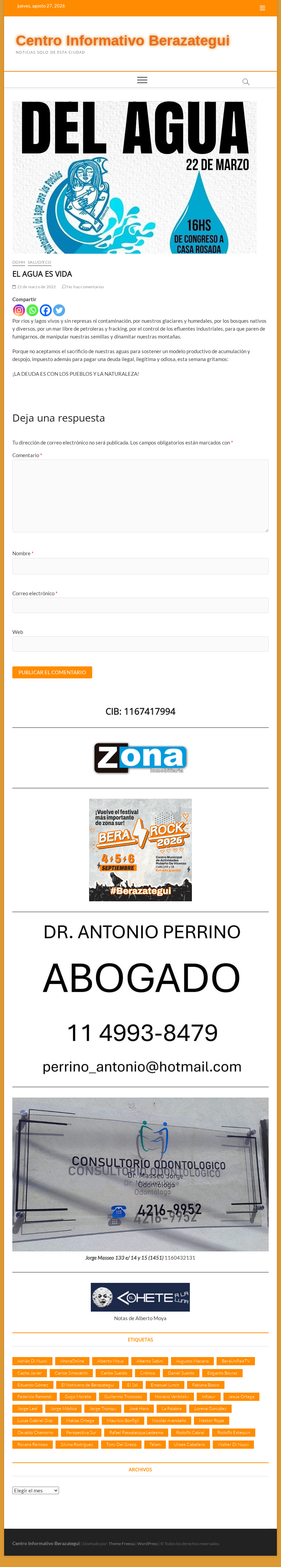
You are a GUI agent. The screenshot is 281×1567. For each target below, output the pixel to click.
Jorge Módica (63, 1408)
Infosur (209, 1396)
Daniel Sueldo (181, 1373)
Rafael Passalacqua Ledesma (136, 1432)
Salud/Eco (39, 262)
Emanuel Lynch (165, 1384)
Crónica (147, 1373)
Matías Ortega (80, 1420)
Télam (155, 1444)
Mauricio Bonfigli (123, 1420)
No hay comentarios (85, 286)
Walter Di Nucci (233, 1444)
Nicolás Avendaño (169, 1420)
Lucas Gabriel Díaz (35, 1420)
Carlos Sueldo (114, 1373)
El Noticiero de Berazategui (87, 1384)
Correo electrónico (35, 593)
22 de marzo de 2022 (36, 286)
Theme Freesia (122, 1543)
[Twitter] (59, 310)
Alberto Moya (110, 1361)
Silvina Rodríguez (77, 1444)
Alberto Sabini (149, 1361)
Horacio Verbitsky (172, 1396)
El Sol (132, 1384)
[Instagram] (19, 310)
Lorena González (210, 1408)
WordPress (147, 1543)
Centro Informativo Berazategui (123, 40)
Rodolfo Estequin (233, 1432)
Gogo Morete (78, 1396)
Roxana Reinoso (32, 1444)
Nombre (23, 553)
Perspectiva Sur (81, 1432)
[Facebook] (46, 310)
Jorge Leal (27, 1408)
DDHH (18, 262)
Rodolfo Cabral (190, 1432)
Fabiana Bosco (205, 1384)
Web (17, 632)
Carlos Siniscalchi (71, 1373)
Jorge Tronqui (102, 1408)
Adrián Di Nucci (32, 1361)
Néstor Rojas (211, 1420)
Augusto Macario (192, 1361)
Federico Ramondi (34, 1396)
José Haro (139, 1408)
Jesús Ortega (241, 1396)
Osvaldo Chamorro (35, 1432)
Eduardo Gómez (32, 1384)
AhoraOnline (72, 1361)
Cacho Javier (29, 1373)
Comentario (27, 455)
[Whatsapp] (32, 310)
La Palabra (171, 1408)
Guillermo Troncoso (123, 1396)
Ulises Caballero (189, 1444)
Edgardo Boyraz (222, 1373)
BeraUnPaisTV (236, 1361)
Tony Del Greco (121, 1444)
